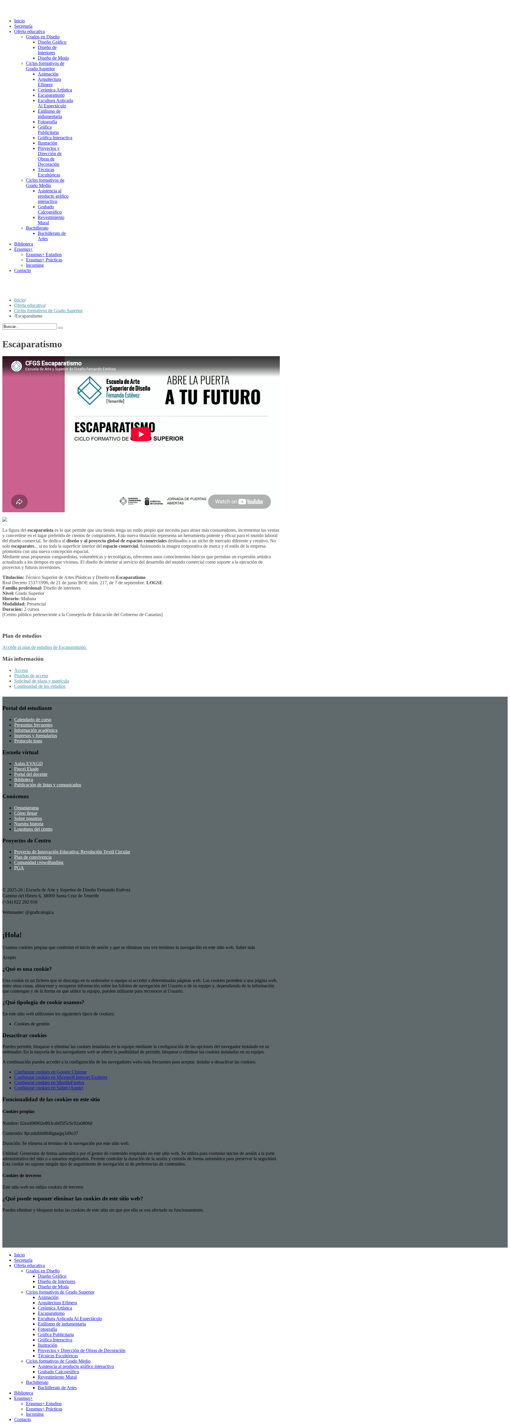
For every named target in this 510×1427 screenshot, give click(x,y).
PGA (19, 867)
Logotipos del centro (33, 829)
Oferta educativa (29, 305)
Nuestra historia (28, 823)
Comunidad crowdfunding (38, 862)
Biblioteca (23, 779)
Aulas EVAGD (28, 763)
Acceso (21, 670)
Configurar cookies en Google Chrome (50, 1071)
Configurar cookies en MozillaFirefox (49, 1082)
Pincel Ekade (26, 768)
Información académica (36, 730)
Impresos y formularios (35, 735)
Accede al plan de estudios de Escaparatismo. (44, 647)
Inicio (19, 299)
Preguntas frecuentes (33, 724)
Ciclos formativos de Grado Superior (48, 310)
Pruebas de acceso (31, 675)
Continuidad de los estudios (40, 686)
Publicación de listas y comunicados (47, 784)
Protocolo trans (28, 740)
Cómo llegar (25, 813)
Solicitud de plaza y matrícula (41, 680)
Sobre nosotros (28, 818)
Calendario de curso (32, 719)
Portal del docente (31, 774)
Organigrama (26, 807)
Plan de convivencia (33, 857)
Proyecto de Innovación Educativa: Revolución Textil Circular (72, 851)
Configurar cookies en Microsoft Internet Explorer (60, 1077)
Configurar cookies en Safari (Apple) (48, 1087)
